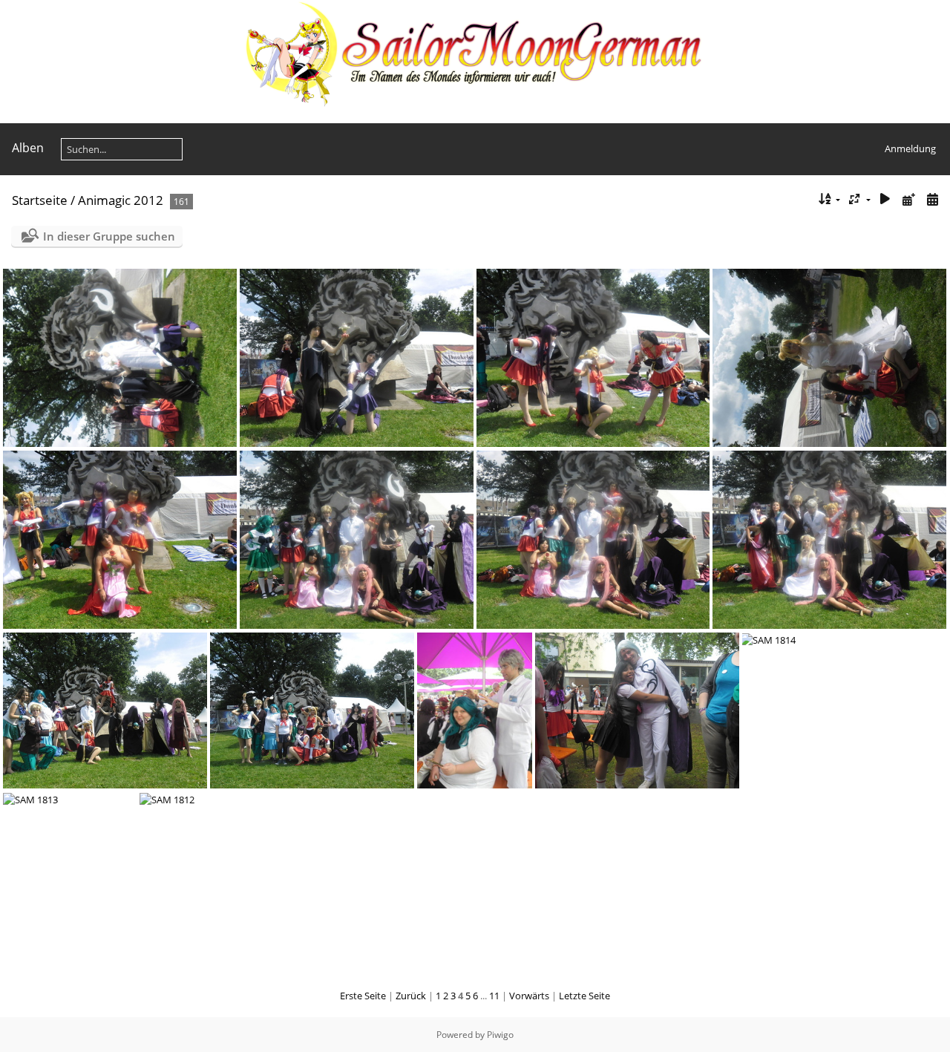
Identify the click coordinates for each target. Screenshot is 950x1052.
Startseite (40, 200)
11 (494, 995)
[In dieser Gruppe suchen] (800, 199)
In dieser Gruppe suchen (109, 236)
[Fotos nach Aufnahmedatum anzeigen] (932, 199)
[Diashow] (885, 199)
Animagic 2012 (120, 200)
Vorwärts (529, 995)
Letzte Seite (584, 995)
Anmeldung (910, 148)
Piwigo (500, 1034)
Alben (28, 148)
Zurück (411, 995)
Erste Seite (363, 995)
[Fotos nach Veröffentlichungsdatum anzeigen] (908, 199)
